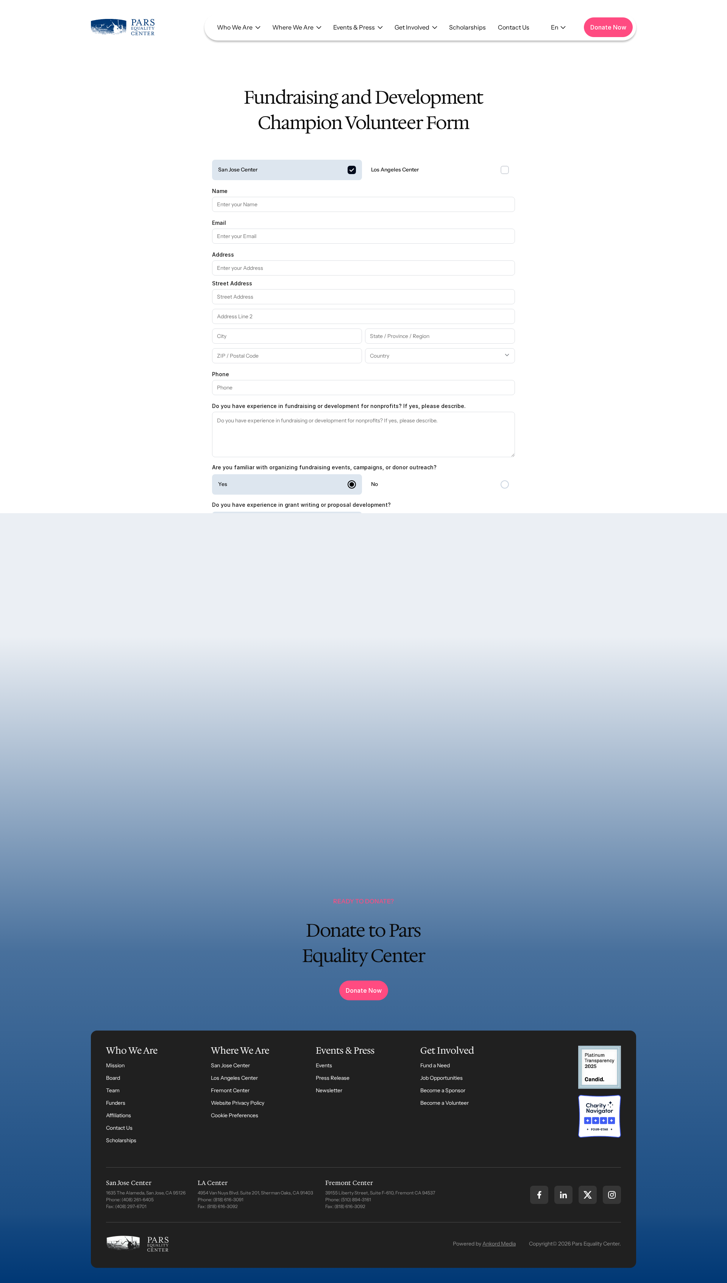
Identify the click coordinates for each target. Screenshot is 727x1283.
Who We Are (235, 27)
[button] (238, 27)
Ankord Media (499, 1243)
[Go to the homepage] (138, 1244)
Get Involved (412, 27)
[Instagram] (563, 1194)
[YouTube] (611, 1194)
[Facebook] (539, 1194)
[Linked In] (587, 1194)
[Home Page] (122, 27)
